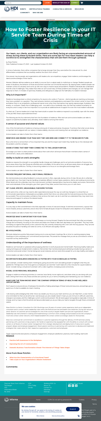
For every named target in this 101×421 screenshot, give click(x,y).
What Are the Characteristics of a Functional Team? (29, 357)
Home (38, 400)
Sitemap (47, 392)
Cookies (81, 400)
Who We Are (38, 12)
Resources (79, 9)
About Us (47, 385)
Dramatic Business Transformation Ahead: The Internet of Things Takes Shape (40, 347)
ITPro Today (32, 385)
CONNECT (75, 3)
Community (25, 12)
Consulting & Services (62, 9)
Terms (94, 404)
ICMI (29, 383)
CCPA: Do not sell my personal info (60, 400)
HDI (5, 387)
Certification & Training (39, 9)
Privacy (94, 400)
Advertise (47, 389)
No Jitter (7, 392)
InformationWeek (10, 389)
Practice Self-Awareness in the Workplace (26, 340)
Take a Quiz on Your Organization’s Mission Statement (30, 359)
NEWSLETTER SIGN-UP (61, 3)
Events (23, 9)
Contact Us (47, 387)
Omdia (30, 387)
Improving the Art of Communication (23, 344)
